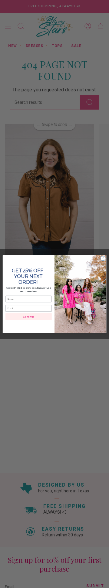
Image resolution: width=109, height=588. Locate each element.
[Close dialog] (103, 258)
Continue (28, 316)
